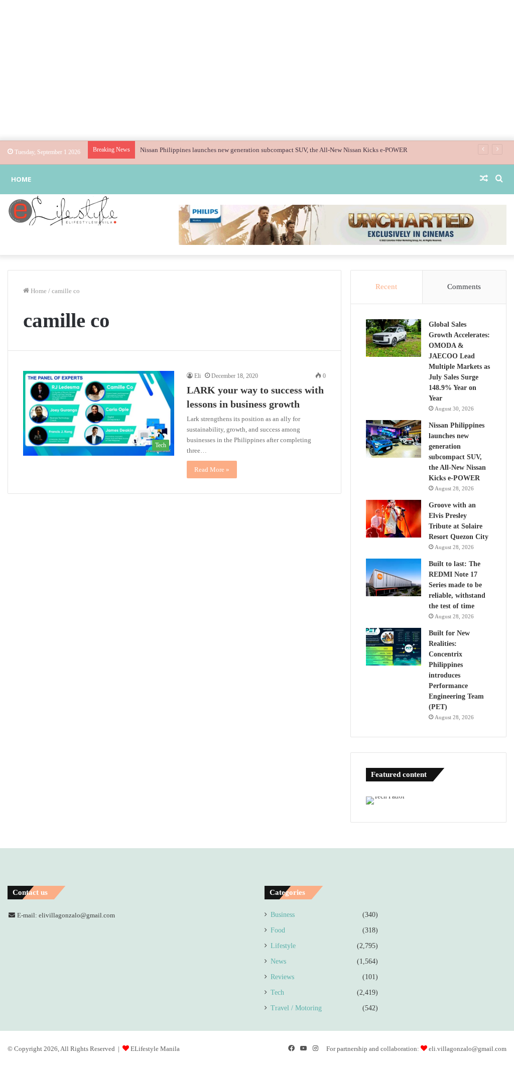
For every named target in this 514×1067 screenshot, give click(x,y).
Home (21, 179)
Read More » (211, 469)
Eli (197, 375)
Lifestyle (283, 946)
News (278, 961)
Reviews (282, 977)
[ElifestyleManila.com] (63, 210)
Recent (386, 287)
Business (283, 914)
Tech (277, 992)
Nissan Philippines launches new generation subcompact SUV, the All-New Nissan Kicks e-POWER (274, 150)
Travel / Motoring (296, 1008)
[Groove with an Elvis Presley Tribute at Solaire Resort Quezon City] (393, 519)
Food (278, 930)
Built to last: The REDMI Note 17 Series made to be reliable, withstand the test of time (457, 585)
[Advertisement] (257, 70)
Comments (464, 287)
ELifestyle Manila (155, 1048)
